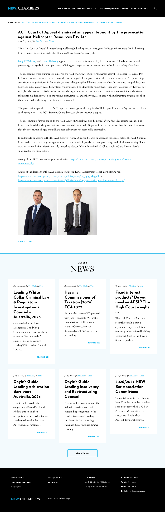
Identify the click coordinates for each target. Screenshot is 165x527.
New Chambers (23, 8)
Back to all (26, 241)
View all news (82, 453)
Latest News (55, 478)
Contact (143, 8)
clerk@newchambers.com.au (134, 491)
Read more (43, 357)
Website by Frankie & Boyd (59, 498)
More (125, 8)
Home (10, 22)
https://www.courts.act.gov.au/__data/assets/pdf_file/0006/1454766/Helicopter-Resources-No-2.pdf (71, 180)
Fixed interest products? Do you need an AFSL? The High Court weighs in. (132, 302)
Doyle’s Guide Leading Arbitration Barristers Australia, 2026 (31, 389)
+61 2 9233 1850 (129, 486)
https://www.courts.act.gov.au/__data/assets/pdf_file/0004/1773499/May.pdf (58, 176)
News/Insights (112, 8)
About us (53, 482)
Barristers (64, 8)
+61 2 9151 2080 (129, 482)
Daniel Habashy (49, 61)
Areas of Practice (82, 8)
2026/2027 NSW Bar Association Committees (130, 386)
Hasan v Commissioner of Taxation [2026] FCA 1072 (80, 299)
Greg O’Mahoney (27, 61)
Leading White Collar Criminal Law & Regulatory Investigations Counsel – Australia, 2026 (31, 304)
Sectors (98, 8)
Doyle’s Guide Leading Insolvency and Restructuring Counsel (81, 389)
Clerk (133, 8)
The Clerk (40, 41)
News (17, 22)
